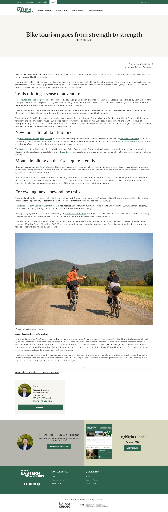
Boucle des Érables (129, 138)
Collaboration (95, 10)
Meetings (29, 2)
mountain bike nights (47, 198)
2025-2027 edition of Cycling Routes (35, 138)
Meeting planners (58, 480)
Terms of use (91, 483)
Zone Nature (45, 167)
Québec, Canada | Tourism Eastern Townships (25, 10)
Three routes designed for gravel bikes (33, 100)
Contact (40, 407)
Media (53, 2)
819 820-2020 (39, 398)
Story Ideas (77, 10)
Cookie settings (92, 480)
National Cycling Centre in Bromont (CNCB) (39, 206)
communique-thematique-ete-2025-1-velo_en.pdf (37, 372)
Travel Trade (42, 2)
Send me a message (59, 446)
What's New (61, 10)
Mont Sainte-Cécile (24, 177)
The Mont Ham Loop (126, 141)
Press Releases (43, 10)
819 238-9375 (46, 401)
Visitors (19, 2)
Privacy (89, 476)
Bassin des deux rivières (30, 149)
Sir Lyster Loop (64, 152)
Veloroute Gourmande (75, 213)
